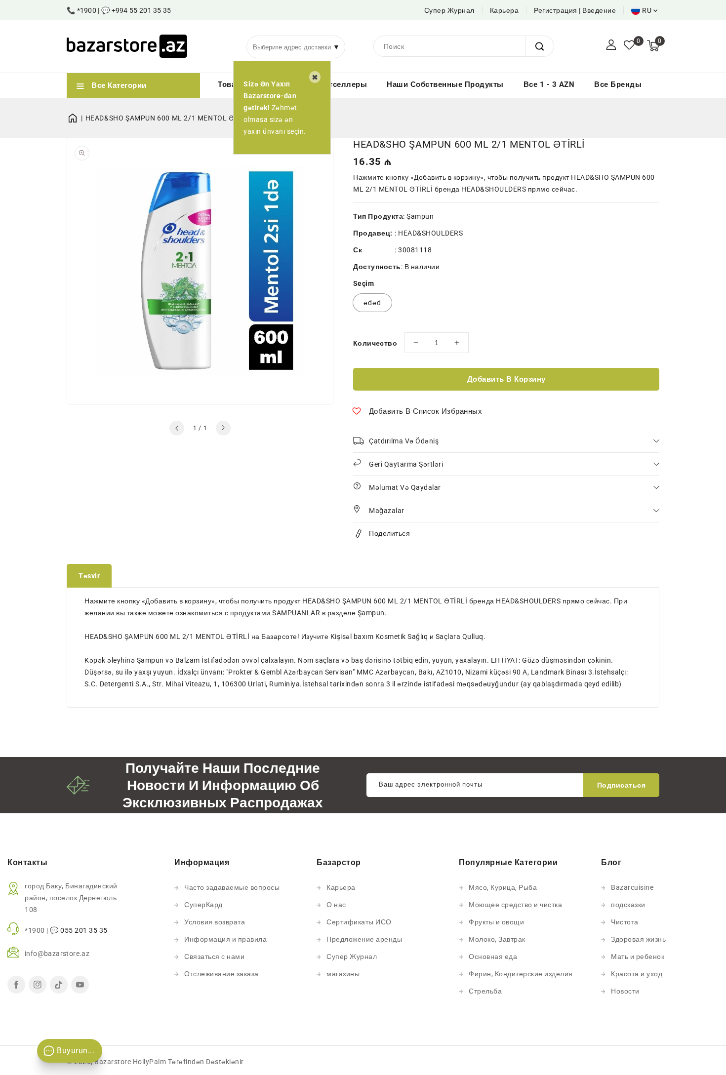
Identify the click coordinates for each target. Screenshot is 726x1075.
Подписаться (621, 785)
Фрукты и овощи (496, 922)
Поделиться (389, 533)
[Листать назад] (176, 428)
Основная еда (493, 956)
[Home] (76, 118)
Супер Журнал (449, 10)
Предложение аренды (364, 939)
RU (646, 10)
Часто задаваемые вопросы (232, 887)
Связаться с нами (214, 956)
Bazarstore (112, 1062)
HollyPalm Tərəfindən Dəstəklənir (188, 1062)
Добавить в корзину (506, 379)
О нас (336, 905)
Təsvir (89, 576)
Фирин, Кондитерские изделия (521, 974)
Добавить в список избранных (426, 411)
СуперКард (203, 905)
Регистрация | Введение (575, 10)
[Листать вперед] (223, 428)
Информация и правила (225, 939)
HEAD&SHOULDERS (430, 233)
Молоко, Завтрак (497, 939)
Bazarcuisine (632, 887)
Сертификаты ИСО (359, 922)
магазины (343, 974)
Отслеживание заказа (221, 974)
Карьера (504, 10)
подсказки (628, 905)
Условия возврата (214, 922)
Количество (375, 343)
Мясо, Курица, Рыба (503, 887)
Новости (625, 991)
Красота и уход (636, 974)
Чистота (625, 922)
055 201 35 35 (84, 930)
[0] (629, 46)
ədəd (372, 303)
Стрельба (485, 991)
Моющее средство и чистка (515, 905)
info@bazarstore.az (57, 953)
